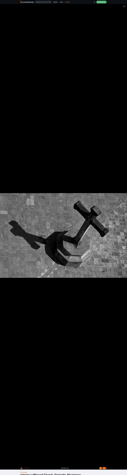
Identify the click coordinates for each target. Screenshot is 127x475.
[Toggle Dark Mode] (94, 2)
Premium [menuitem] (67, 2)
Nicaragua (24, 472)
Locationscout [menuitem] (27, 2)
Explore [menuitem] (55, 2)
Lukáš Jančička (26, 468)
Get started (102, 2)
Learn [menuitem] (61, 2)
